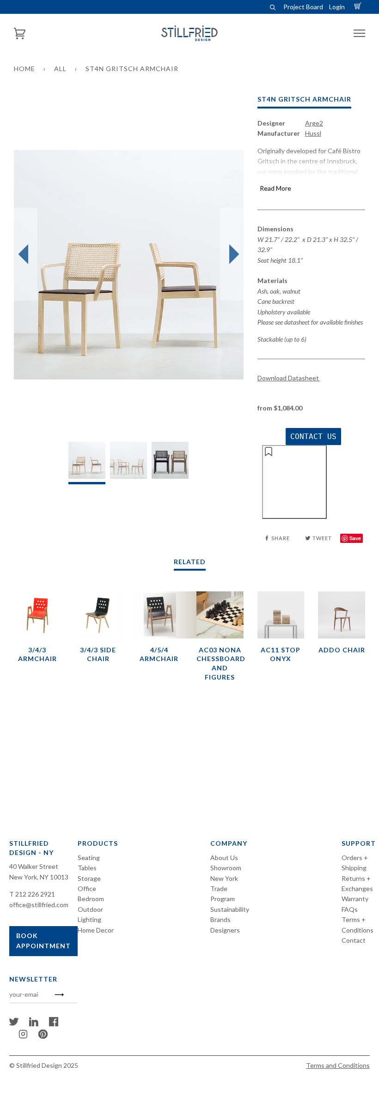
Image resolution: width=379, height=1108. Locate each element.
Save (355, 538)
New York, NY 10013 (38, 877)
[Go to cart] (359, 7)
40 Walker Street (33, 866)
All (60, 68)
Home (24, 68)
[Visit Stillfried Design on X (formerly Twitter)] (13, 1024)
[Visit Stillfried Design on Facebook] (53, 1024)
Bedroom (91, 899)
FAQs (350, 909)
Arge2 (314, 123)
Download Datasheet (288, 378)
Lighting (89, 919)
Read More (275, 188)
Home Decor (96, 930)
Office (87, 888)
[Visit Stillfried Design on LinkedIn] (33, 1024)
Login (337, 7)
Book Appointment (43, 941)
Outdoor (90, 909)
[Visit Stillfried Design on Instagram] (23, 1036)
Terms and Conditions (338, 1065)
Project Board (303, 7)
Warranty (355, 899)
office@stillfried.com (38, 905)
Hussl (313, 133)
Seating (89, 857)
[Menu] (359, 33)
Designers (225, 930)
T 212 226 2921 (32, 894)
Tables (87, 868)
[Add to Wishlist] (294, 482)
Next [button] (232, 254)
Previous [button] (25, 254)
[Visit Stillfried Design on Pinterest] (43, 1036)
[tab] (86, 463)
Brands (220, 919)
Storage (89, 878)
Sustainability (229, 909)
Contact (354, 940)
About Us (224, 857)
